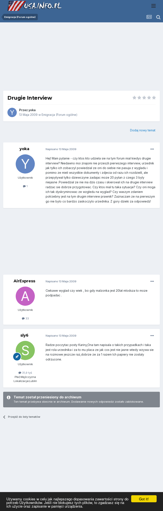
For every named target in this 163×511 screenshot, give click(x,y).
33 (27, 318)
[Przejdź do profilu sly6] (25, 350)
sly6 (24, 335)
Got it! (144, 498)
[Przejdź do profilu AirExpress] (25, 296)
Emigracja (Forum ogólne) (59, 114)
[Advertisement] (81, 58)
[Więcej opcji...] (152, 149)
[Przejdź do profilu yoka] (12, 112)
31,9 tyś (26, 372)
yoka (32, 110)
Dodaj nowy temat (142, 130)
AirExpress (24, 281)
